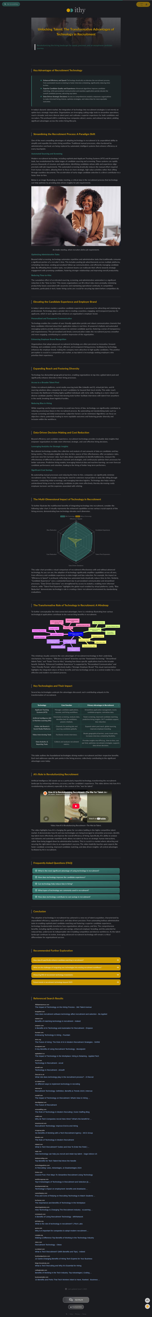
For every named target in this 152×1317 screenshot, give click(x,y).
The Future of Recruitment (46, 1105)
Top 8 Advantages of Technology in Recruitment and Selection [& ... (62, 1182)
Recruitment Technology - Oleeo (48, 1245)
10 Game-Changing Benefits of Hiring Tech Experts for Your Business (63, 1259)
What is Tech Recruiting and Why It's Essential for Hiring (58, 1266)
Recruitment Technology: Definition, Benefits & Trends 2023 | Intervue (63, 1091)
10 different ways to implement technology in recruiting (57, 1084)
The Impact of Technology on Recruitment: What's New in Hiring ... (62, 1098)
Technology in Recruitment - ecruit (49, 1063)
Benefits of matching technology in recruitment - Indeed (58, 1021)
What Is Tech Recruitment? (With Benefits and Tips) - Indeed (60, 1252)
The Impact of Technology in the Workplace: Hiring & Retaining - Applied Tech (67, 1056)
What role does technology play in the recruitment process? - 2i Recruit (64, 1077)
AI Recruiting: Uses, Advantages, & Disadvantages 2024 (58, 1168)
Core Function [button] (66, 705)
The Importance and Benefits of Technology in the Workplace (60, 1203)
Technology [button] (42, 705)
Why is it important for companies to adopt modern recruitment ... (62, 1231)
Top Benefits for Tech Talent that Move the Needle (55, 1161)
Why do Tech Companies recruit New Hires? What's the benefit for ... (63, 1119)
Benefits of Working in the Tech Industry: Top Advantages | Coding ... (63, 1273)
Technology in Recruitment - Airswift (50, 1070)
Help (71, 1314)
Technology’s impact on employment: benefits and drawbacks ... (61, 1189)
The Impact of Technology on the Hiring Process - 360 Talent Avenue (63, 1007)
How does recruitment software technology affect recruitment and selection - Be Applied (71, 1014)
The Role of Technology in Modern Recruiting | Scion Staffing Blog (62, 1112)
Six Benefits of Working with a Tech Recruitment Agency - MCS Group (64, 1133)
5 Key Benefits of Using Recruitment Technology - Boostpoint (60, 1049)
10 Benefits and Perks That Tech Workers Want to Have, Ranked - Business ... (67, 1280)
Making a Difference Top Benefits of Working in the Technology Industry (64, 1238)
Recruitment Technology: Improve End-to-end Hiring (56, 1126)
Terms (84, 1314)
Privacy (77, 1314)
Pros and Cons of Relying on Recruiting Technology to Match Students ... (65, 1196)
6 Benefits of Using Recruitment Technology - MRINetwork (59, 1217)
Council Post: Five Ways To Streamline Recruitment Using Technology (64, 1175)
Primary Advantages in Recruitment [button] (100, 705)
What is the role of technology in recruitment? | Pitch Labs (59, 1224)
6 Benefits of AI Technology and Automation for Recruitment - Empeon (64, 1028)
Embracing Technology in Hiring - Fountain (52, 1035)
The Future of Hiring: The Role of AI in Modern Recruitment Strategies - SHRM (67, 1042)
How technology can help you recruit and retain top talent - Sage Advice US (66, 1154)
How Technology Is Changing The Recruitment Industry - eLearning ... (64, 1210)
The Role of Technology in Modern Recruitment (54, 1140)
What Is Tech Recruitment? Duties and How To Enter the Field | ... (62, 1147)
